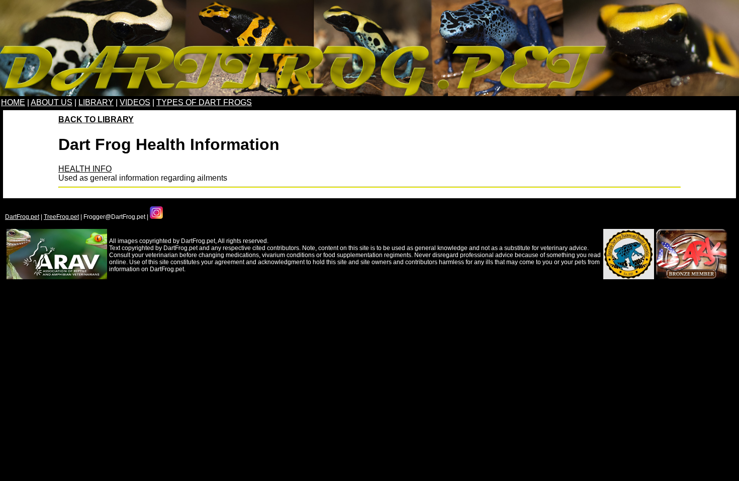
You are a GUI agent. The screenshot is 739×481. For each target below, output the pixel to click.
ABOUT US (51, 102)
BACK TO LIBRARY (96, 119)
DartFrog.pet (22, 216)
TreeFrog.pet (61, 216)
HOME (13, 102)
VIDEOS (135, 102)
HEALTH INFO (85, 169)
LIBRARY (96, 102)
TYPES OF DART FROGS (204, 102)
